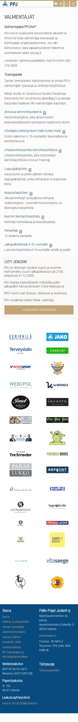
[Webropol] (20, 384)
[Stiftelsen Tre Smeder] (20, 454)
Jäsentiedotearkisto (13, 632)
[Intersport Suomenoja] (20, 367)
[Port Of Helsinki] (57, 488)
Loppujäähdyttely (15, 169)
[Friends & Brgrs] (57, 454)
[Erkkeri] (57, 350)
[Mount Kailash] (20, 420)
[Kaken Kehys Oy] (20, 488)
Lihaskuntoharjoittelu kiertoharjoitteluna (30, 150)
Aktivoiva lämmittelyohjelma (23, 112)
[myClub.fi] (57, 367)
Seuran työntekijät (13, 627)
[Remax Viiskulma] (20, 437)
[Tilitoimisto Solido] (20, 561)
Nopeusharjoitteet (16, 193)
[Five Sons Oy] (20, 402)
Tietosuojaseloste (49, 670)
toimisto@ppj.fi (47, 636)
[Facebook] (56, 4)
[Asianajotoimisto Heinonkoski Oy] (20, 507)
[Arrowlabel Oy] (57, 437)
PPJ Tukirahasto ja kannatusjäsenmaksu (15, 654)
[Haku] (67, 4)
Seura (6, 617)
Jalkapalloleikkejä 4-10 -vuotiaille (26, 244)
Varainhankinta (11, 647)
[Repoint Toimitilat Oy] (57, 469)
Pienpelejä (11, 230)
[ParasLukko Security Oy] (20, 469)
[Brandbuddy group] (57, 582)
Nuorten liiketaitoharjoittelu (22, 216)
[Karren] (57, 384)
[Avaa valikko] (73, 4)
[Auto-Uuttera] (20, 522)
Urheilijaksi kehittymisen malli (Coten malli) (32, 131)
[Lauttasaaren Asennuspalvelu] (20, 582)
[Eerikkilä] (20, 336)
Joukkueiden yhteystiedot (39, 310)
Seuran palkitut (11, 637)
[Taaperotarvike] (57, 507)
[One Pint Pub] (57, 419)
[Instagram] (61, 4)
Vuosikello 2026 (11, 642)
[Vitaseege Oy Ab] (57, 560)
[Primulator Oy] (57, 522)
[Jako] (57, 336)
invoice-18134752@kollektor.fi (19, 703)
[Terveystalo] (20, 350)
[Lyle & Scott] (20, 539)
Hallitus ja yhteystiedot (15, 622)
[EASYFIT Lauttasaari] (57, 539)
